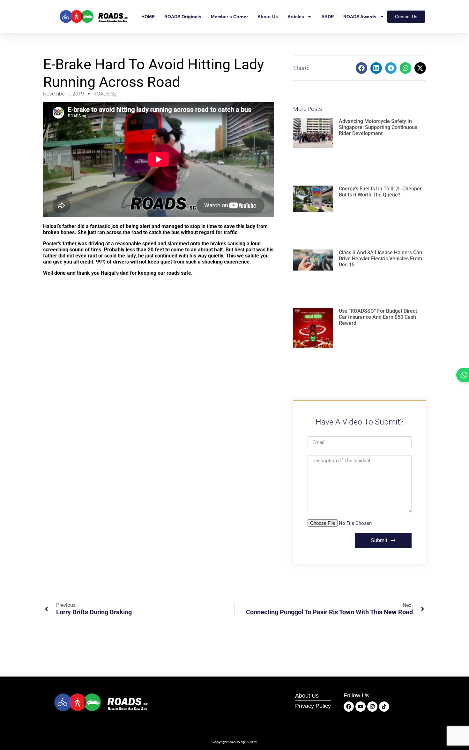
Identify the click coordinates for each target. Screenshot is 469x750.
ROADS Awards (359, 16)
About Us (267, 16)
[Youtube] (360, 706)
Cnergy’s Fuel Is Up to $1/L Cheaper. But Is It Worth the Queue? (381, 192)
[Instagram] (372, 706)
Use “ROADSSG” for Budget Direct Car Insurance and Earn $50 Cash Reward (378, 317)
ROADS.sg (236, 742)
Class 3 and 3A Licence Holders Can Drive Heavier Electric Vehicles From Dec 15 (380, 258)
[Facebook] (349, 706)
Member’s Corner (229, 16)
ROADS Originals (182, 16)
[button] (361, 68)
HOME (148, 16)
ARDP (327, 16)
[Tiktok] (384, 706)
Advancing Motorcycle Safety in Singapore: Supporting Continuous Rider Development (378, 127)
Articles (295, 16)
